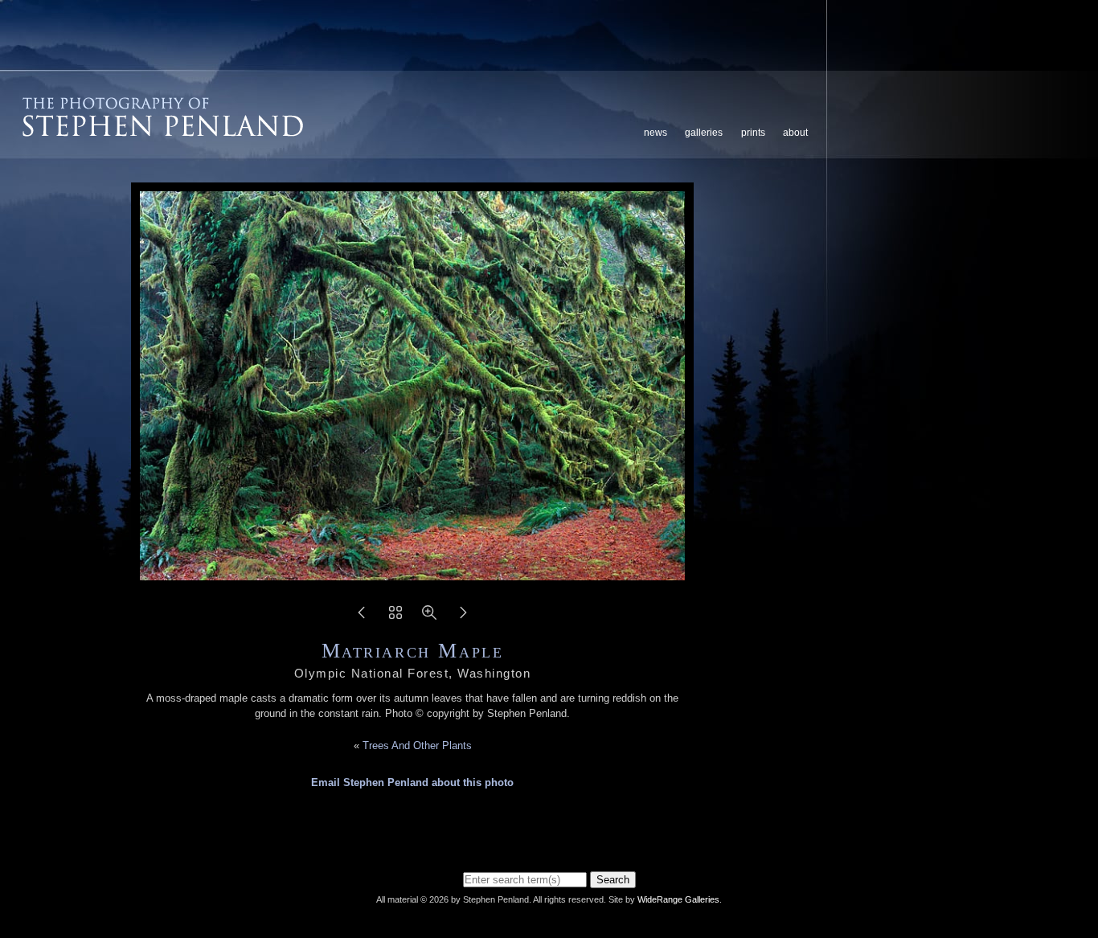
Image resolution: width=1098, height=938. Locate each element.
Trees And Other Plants (417, 745)
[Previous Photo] (362, 618)
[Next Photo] (463, 618)
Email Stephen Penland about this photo (412, 782)
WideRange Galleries (678, 899)
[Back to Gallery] (395, 618)
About (795, 132)
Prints (753, 132)
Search (612, 880)
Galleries (704, 132)
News (655, 132)
